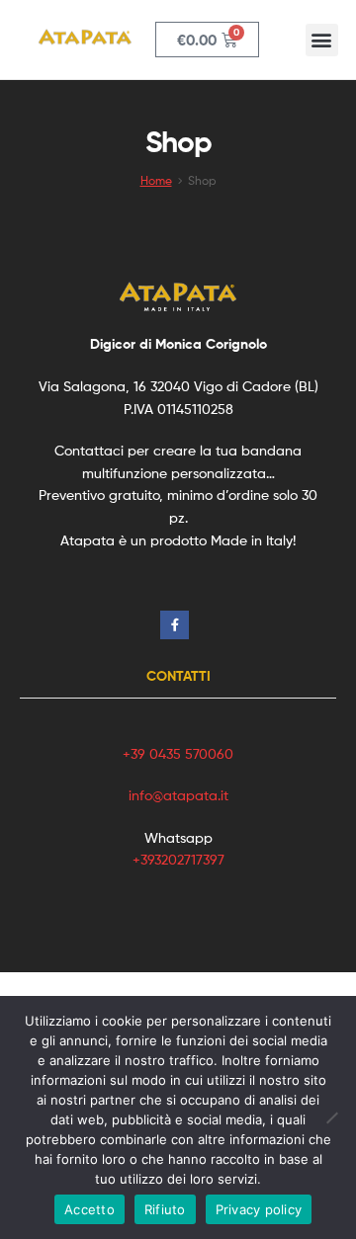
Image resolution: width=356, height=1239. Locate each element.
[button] (322, 40)
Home (156, 181)
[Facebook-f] (174, 625)
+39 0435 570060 (178, 753)
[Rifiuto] (331, 1117)
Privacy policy (259, 1209)
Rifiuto (165, 1209)
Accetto (89, 1209)
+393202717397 (178, 859)
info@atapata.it (178, 794)
